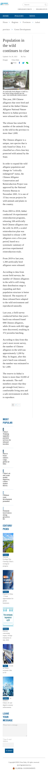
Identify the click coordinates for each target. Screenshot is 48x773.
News (32, 16)
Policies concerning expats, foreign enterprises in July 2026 (7, 635)
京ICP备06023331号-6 (24, 765)
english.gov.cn (41, 9)
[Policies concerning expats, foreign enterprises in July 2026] (8, 617)
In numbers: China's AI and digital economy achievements (8, 702)
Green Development (22, 29)
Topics (21, 21)
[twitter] (23, 63)
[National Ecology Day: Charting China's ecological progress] (8, 543)
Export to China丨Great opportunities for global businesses (8, 598)
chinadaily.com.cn (25, 9)
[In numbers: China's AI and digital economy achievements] (8, 686)
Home (6, 16)
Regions (35, 21)
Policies (19, 16)
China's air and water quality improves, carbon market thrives (6, 479)
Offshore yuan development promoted (7, 498)
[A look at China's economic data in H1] (8, 654)
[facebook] (19, 63)
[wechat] (27, 63)
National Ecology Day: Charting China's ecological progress (8, 561)
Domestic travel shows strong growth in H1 (7, 515)
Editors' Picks (7, 527)
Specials (7, 21)
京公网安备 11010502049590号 (25, 768)
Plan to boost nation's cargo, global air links (6, 459)
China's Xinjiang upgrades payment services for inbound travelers (7, 438)
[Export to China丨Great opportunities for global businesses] (8, 580)
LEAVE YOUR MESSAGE (8, 717)
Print (14, 63)
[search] (45, 4)
